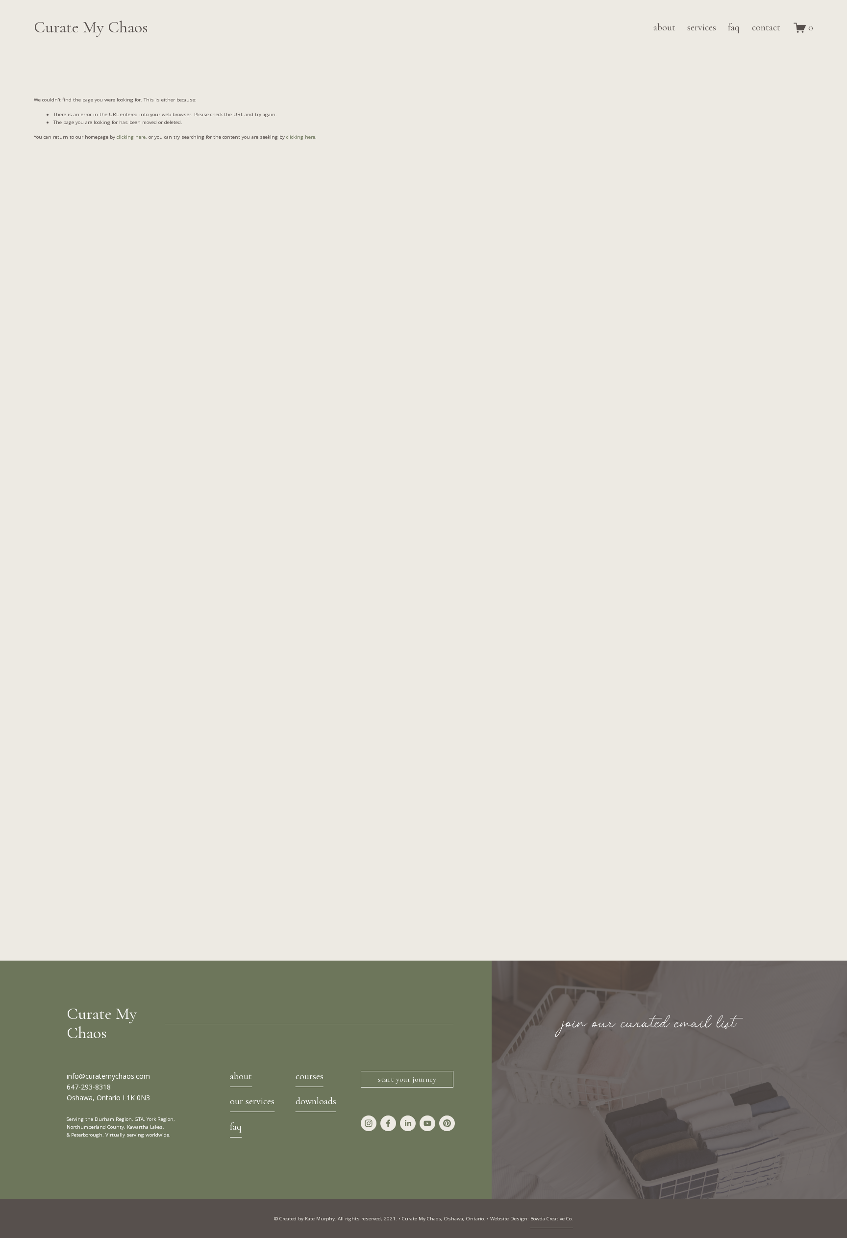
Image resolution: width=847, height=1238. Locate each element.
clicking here (131, 136)
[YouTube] (427, 1123)
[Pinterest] (447, 1123)
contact (766, 27)
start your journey (407, 1079)
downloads (316, 1101)
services (701, 27)
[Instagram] (368, 1123)
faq (734, 27)
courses (310, 1076)
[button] (131, 311)
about (664, 27)
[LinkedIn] (408, 1123)
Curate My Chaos (91, 27)
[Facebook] (388, 1123)
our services (252, 1101)
